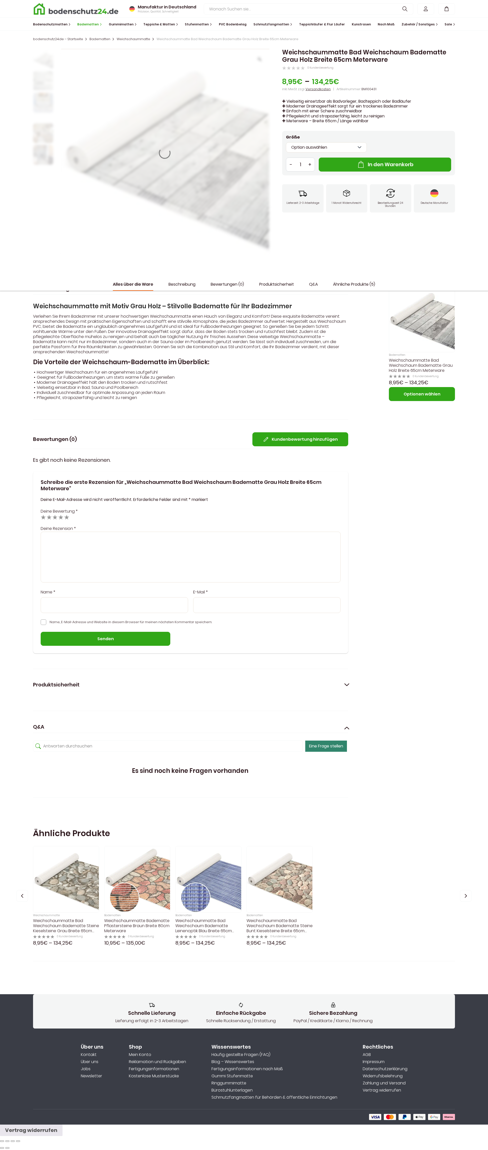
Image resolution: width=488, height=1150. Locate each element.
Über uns (89, 1061)
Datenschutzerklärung (385, 1068)
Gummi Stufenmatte (232, 1076)
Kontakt (89, 1054)
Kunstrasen (361, 24)
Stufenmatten (197, 24)
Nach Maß (386, 24)
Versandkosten (318, 89)
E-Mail (200, 592)
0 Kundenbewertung (320, 67)
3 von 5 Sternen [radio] (55, 517)
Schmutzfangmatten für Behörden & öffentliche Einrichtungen (274, 1097)
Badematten (88, 24)
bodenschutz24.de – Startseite (58, 39)
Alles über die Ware (133, 284)
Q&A (313, 284)
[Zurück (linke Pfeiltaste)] (2, 1148)
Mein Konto (140, 1054)
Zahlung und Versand (384, 1083)
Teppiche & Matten (159, 24)
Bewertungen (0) (227, 284)
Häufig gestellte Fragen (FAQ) (240, 1054)
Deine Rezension (58, 528)
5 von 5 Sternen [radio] (66, 517)
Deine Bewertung (59, 511)
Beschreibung (182, 284)
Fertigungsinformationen (154, 1068)
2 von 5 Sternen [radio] (49, 517)
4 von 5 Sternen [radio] (61, 517)
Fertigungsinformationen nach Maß (247, 1068)
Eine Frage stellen (326, 746)
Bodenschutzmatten (50, 24)
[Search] (405, 8)
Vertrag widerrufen (382, 1090)
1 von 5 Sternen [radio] (43, 517)
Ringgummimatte (228, 1083)
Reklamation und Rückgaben (157, 1061)
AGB (367, 1054)
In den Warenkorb (391, 164)
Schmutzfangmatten (271, 24)
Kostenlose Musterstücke (154, 1076)
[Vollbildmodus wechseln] (13, 1141)
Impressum (374, 1061)
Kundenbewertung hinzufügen (305, 439)
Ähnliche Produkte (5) (354, 284)
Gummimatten (121, 24)
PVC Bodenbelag (233, 24)
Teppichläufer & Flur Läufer (322, 24)
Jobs (85, 1068)
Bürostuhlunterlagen (232, 1090)
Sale (448, 24)
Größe (293, 137)
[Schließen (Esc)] (2, 1141)
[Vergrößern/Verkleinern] (18, 1141)
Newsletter (91, 1076)
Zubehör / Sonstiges (418, 24)
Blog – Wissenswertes (232, 1061)
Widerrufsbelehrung (383, 1076)
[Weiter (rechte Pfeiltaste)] (7, 1148)
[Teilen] (7, 1141)
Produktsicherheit (276, 284)
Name (48, 592)
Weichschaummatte (133, 39)
